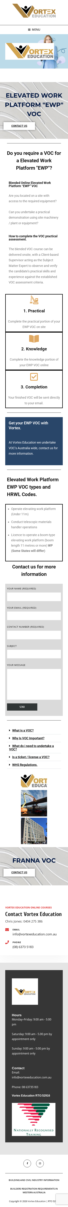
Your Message (16, 665)
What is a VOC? (23, 730)
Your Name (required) (21, 588)
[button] (34, 730)
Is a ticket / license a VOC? (31, 757)
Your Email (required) (21, 607)
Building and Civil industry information (34, 1180)
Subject (12, 646)
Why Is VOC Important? (28, 738)
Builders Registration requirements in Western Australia (34, 1190)
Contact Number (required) (25, 626)
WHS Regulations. (24, 765)
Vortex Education (37, 1201)
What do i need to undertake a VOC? (31, 747)
